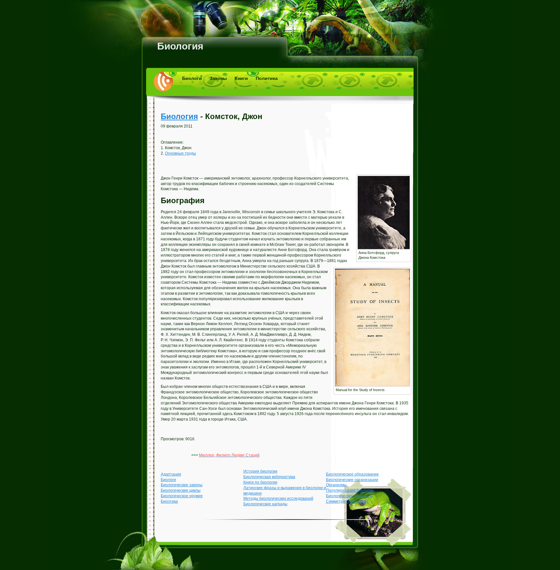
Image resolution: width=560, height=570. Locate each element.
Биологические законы (182, 485)
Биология (180, 46)
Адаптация (171, 474)
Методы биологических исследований (278, 498)
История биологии (260, 471)
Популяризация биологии (350, 490)
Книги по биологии (260, 482)
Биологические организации (352, 479)
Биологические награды (265, 504)
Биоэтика (169, 501)
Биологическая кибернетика (269, 477)
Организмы (336, 485)
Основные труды (180, 153)
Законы (218, 78)
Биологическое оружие (182, 496)
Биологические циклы (181, 490)
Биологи (192, 78)
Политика (267, 78)
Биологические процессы (349, 496)
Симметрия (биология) (347, 501)
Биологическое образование (352, 474)
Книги (241, 78)
